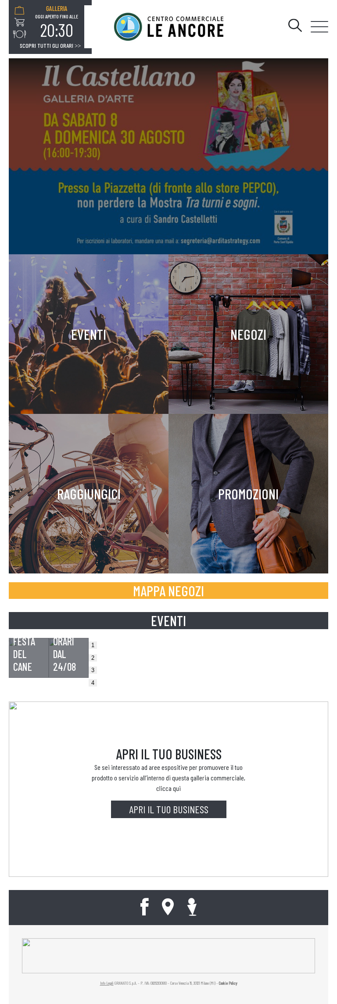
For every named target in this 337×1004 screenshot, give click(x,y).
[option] (56, 22)
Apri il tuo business (168, 809)
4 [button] (92, 683)
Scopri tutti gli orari (50, 45)
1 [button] (92, 645)
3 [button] (92, 670)
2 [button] (92, 658)
